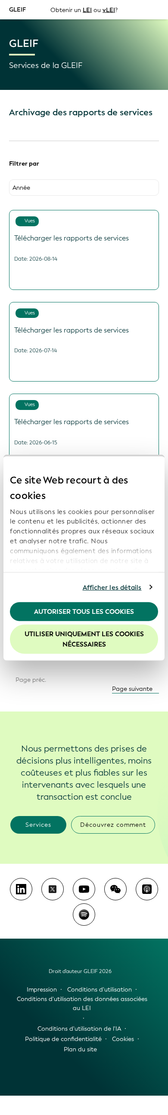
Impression (42, 990)
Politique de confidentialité (63, 1039)
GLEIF (17, 9)
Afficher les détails (112, 587)
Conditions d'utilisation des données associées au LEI (82, 1003)
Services (38, 825)
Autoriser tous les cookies (84, 611)
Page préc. (30, 680)
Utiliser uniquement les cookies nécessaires (84, 638)
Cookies (123, 1039)
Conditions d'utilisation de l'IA (79, 1029)
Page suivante (133, 689)
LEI (87, 10)
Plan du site (80, 1049)
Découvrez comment (113, 825)
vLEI (109, 10)
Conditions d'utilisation (99, 990)
